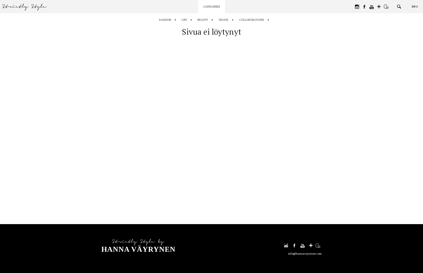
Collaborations (251, 20)
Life (184, 20)
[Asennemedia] (386, 6)
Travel (224, 20)
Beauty (203, 20)
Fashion (165, 20)
